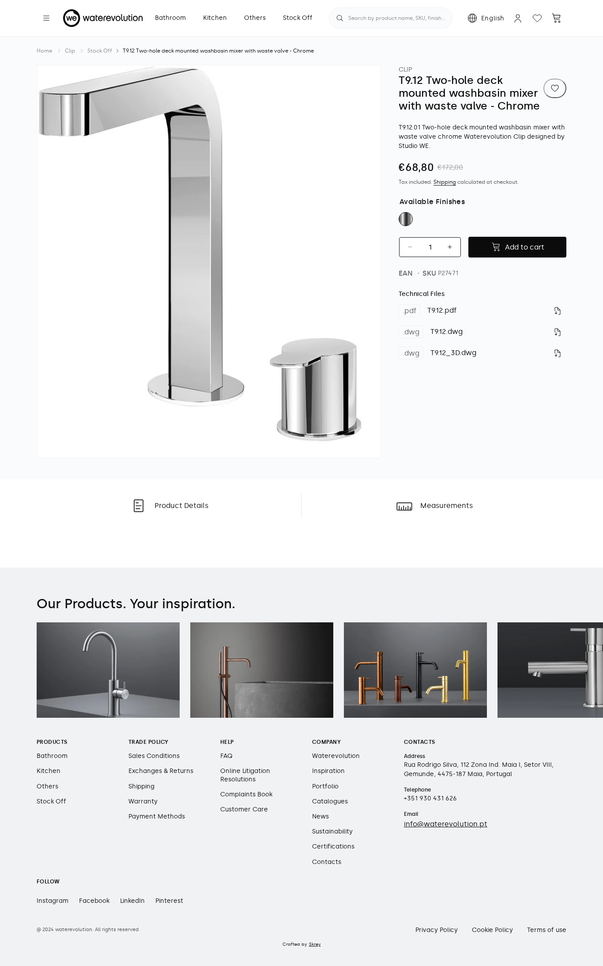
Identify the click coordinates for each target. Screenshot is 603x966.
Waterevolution (336, 756)
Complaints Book (246, 794)
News (320, 816)
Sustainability (332, 832)
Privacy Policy (436, 930)
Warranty (143, 801)
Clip (70, 51)
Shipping (444, 182)
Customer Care (244, 809)
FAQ (226, 756)
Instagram (52, 901)
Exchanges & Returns (160, 771)
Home (44, 51)
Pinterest (169, 901)
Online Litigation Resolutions (245, 775)
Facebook (94, 901)
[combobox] (390, 18)
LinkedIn (132, 901)
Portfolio (325, 786)
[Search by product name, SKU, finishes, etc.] (340, 18)
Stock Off (99, 51)
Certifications (333, 847)
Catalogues (330, 801)
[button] (46, 18)
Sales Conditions (154, 756)
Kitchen (48, 771)
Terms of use (546, 930)
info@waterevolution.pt (445, 824)
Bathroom (52, 756)
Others (47, 786)
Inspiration (328, 771)
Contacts (326, 862)
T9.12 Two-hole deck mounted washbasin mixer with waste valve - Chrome (218, 51)
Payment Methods (156, 816)
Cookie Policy (492, 930)
